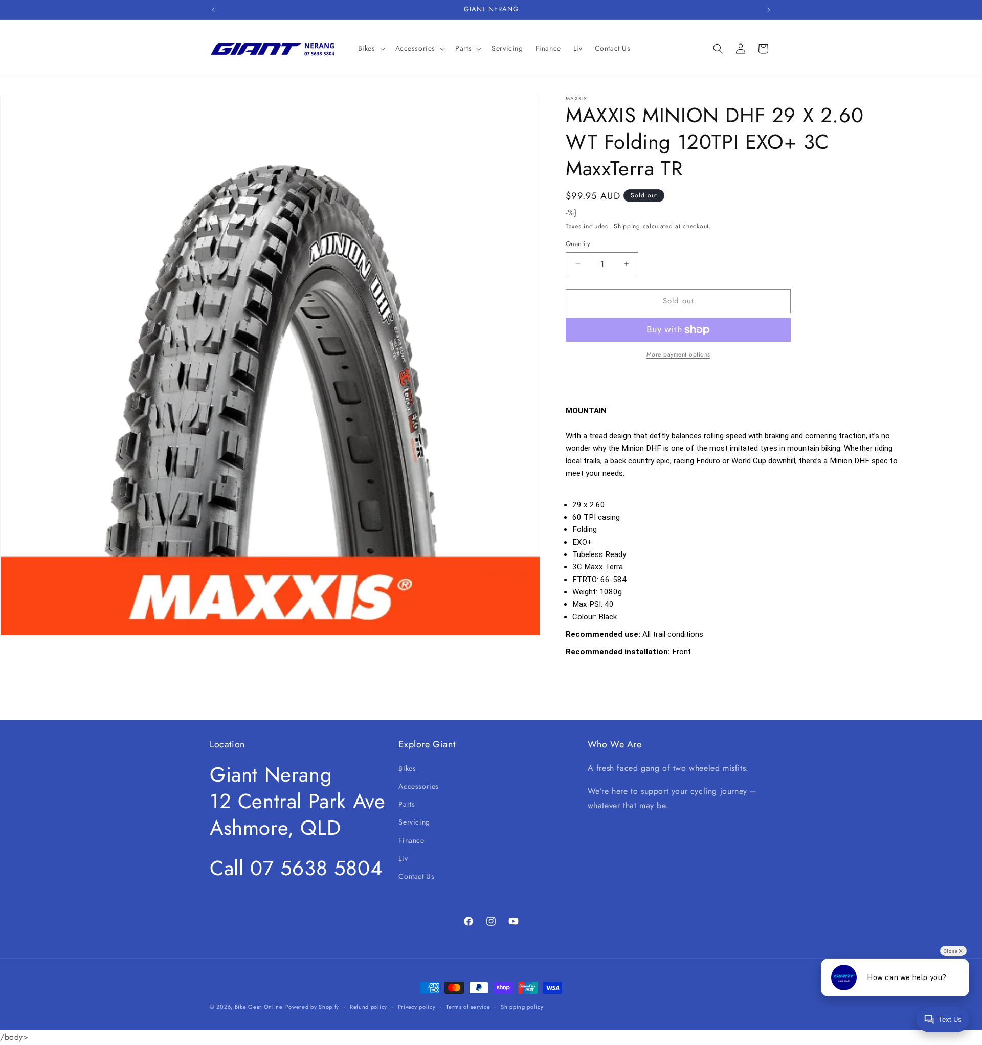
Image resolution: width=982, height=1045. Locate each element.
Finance (411, 840)
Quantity (578, 244)
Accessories (418, 786)
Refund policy (368, 1007)
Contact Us (416, 876)
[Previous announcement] (213, 9)
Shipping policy (522, 1007)
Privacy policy (417, 1007)
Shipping (627, 226)
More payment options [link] (678, 354)
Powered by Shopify (312, 1007)
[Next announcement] (768, 9)
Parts (406, 804)
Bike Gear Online (259, 1007)
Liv (403, 858)
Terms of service (468, 1007)
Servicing (414, 822)
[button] (370, 48)
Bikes (407, 768)
